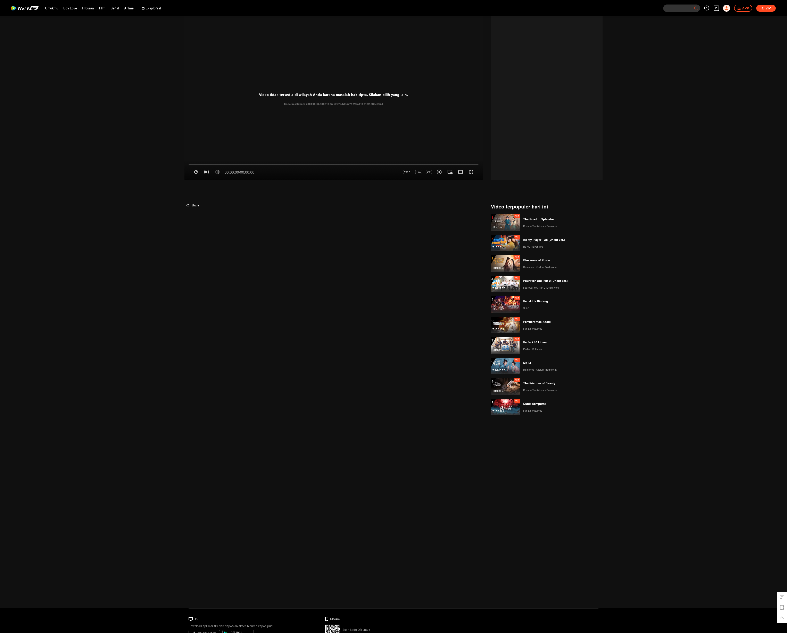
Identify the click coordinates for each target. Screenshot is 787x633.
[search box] (696, 8)
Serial (114, 8)
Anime (129, 8)
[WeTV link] (25, 8)
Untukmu (51, 8)
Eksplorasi (153, 8)
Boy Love (70, 8)
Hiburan (88, 8)
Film (102, 8)
